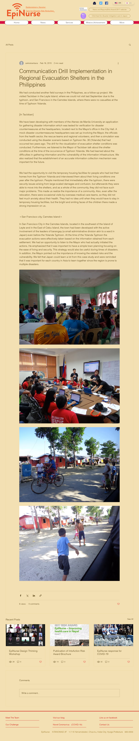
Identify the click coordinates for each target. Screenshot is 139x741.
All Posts (9, 44)
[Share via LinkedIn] (34, 595)
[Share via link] (40, 595)
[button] (130, 45)
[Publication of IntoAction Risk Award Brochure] (69, 635)
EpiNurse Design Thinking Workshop (23, 652)
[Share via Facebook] (20, 595)
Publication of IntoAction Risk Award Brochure (69, 652)
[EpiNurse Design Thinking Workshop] (25, 635)
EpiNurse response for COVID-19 (109, 652)
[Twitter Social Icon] (100, 3)
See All (130, 619)
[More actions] (118, 63)
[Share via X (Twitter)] (27, 595)
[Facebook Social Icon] (106, 3)
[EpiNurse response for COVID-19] (113, 635)
